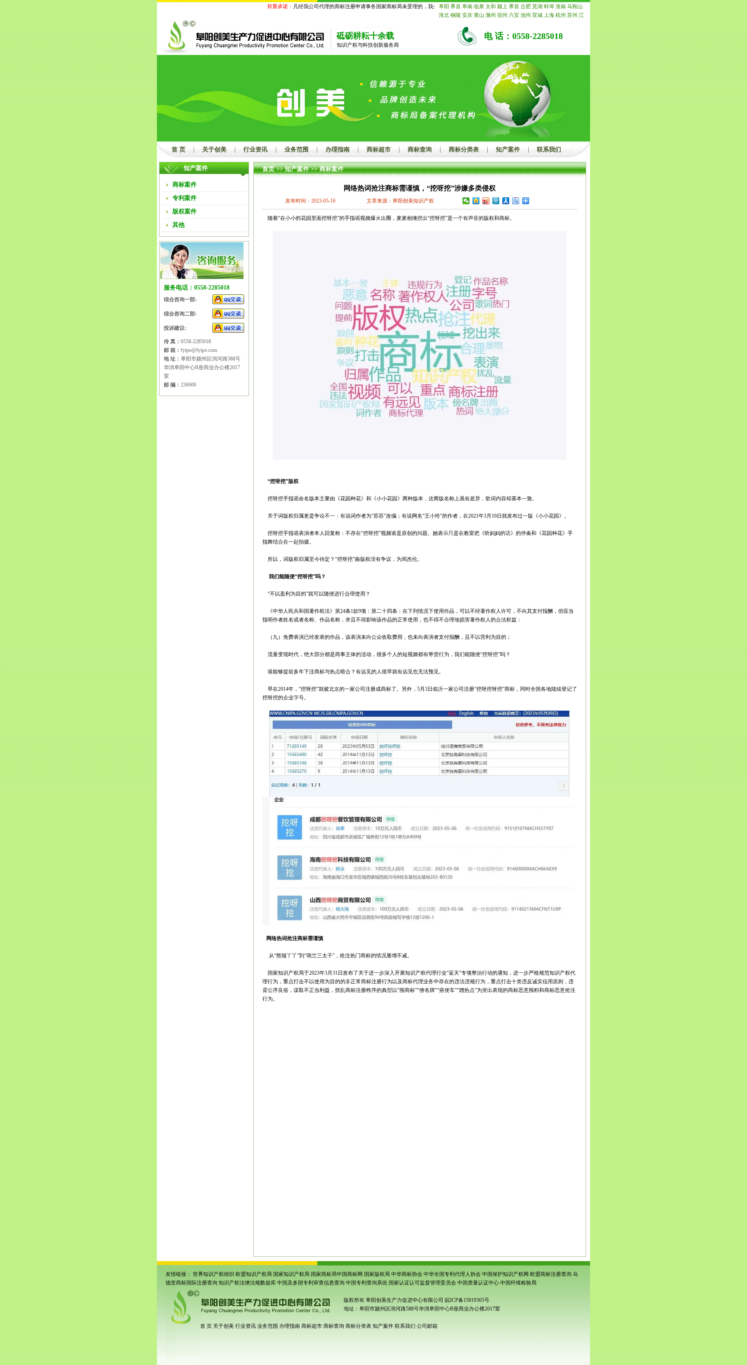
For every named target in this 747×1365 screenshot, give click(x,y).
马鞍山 (575, 6)
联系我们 (549, 149)
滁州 (490, 15)
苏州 (572, 15)
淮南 (560, 6)
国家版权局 (377, 1274)
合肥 (525, 6)
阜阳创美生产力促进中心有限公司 (404, 1300)
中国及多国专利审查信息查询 (311, 1283)
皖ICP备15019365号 (467, 1300)
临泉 (479, 6)
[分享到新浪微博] (486, 200)
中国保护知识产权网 (505, 1274)
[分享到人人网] (506, 200)
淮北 (444, 15)
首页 (268, 169)
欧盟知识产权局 (254, 1274)
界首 (455, 6)
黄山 (479, 15)
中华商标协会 (406, 1274)
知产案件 (508, 149)
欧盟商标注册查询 (550, 1274)
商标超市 (379, 149)
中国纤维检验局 (518, 1283)
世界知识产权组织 (213, 1274)
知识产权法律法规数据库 (247, 1283)
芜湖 (537, 6)
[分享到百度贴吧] (516, 200)
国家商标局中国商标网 (337, 1274)
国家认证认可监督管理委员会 (422, 1283)
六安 (514, 15)
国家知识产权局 (291, 1274)
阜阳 (444, 6)
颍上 (502, 6)
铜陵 (455, 15)
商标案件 (331, 169)
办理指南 (338, 149)
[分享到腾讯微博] (496, 200)
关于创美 (214, 149)
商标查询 (420, 149)
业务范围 (296, 149)
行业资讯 (255, 149)
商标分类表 (464, 149)
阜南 (467, 6)
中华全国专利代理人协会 (452, 1274)
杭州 (560, 15)
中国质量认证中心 (478, 1283)
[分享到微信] (466, 200)
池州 (525, 15)
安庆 (467, 15)
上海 (549, 15)
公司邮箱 (427, 1326)
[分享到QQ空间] (476, 200)
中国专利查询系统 (366, 1283)
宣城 (537, 15)
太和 (490, 6)
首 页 (178, 149)
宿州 (502, 15)
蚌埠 (549, 6)
